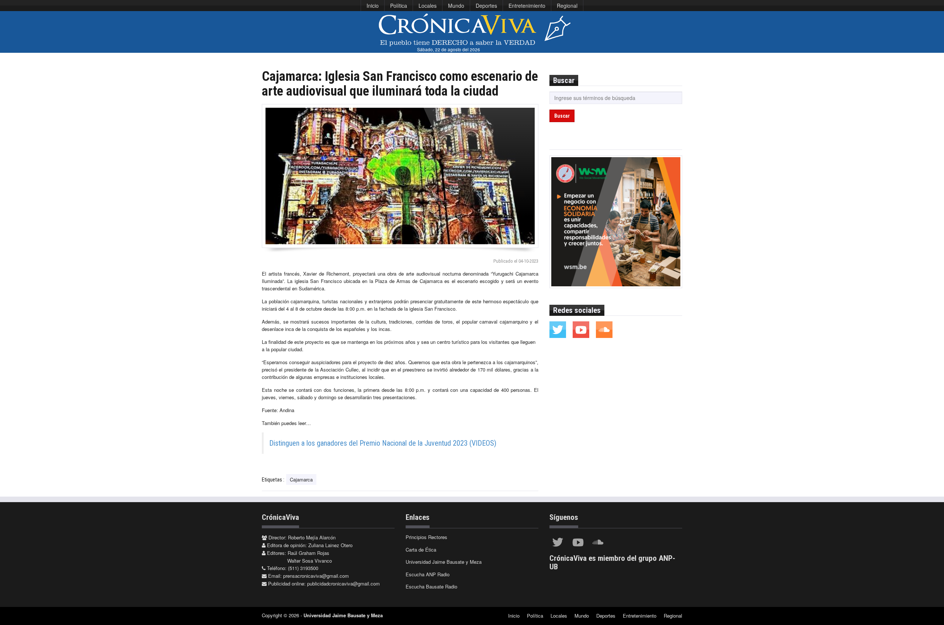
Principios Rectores (426, 537)
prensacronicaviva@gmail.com (316, 575)
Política (398, 5)
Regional (567, 5)
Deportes (486, 5)
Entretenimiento (527, 5)
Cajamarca (301, 479)
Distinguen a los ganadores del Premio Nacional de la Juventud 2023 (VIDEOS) (382, 443)
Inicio (373, 5)
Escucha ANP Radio (428, 574)
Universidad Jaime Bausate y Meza (444, 561)
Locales (428, 5)
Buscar (562, 116)
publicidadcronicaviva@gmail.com (343, 583)
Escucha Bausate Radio (431, 586)
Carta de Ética (421, 549)
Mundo (456, 5)
